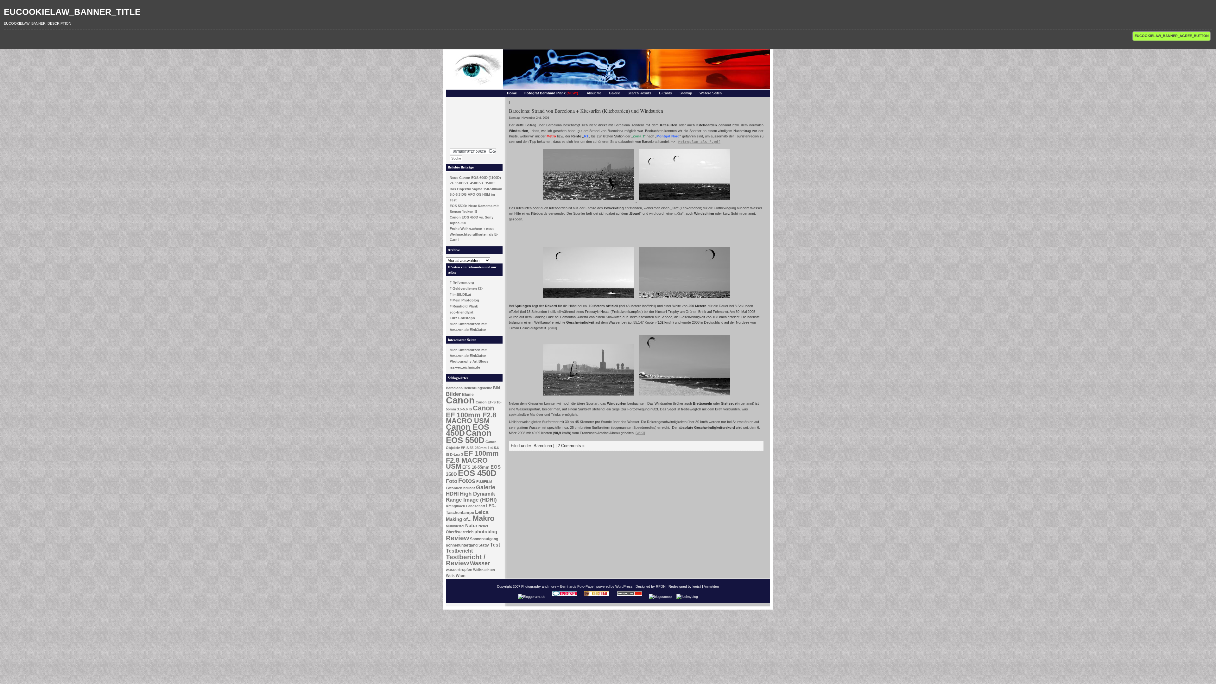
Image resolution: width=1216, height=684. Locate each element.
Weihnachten (484, 570)
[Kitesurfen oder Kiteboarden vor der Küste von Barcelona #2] (684, 396)
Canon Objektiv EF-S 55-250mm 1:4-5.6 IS (472, 448)
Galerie (614, 93)
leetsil (697, 586)
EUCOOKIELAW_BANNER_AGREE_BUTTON (1172, 36)
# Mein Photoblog (464, 300)
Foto (451, 481)
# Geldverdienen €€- (466, 288)
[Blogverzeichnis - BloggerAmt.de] (531, 596)
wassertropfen (459, 569)
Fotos (466, 480)
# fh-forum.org (462, 282)
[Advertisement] (474, 121)
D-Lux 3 (456, 454)
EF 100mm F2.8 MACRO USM (472, 459)
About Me (594, 93)
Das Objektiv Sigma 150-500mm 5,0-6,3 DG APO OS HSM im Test (476, 194)
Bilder (453, 394)
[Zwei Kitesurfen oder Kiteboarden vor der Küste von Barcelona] (684, 201)
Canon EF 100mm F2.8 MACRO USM (471, 414)
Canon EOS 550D (468, 436)
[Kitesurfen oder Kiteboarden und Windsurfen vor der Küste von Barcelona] (589, 201)
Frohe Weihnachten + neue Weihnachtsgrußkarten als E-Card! (474, 234)
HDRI (452, 494)
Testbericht (459, 551)
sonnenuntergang (462, 545)
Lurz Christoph (462, 318)
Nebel (483, 526)
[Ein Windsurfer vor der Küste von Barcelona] (589, 396)
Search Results (639, 93)
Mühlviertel (455, 526)
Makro (483, 518)
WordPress (624, 586)
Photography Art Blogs (469, 361)
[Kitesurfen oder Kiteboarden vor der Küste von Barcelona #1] (684, 299)
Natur (471, 525)
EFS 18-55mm (476, 467)
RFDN (661, 586)
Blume (468, 394)
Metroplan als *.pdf (699, 142)
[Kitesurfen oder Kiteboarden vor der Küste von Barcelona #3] (588, 299)
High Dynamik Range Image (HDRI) (471, 497)
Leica (481, 512)
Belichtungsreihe (478, 388)
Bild (496, 388)
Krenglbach (455, 506)
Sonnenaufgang (484, 539)
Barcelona (454, 388)
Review (457, 538)
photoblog (485, 531)
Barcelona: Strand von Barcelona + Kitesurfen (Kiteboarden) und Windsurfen (586, 110)
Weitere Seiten (711, 93)
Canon (460, 400)
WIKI (552, 328)
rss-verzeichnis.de (465, 367)
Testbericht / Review (465, 560)
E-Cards (665, 93)
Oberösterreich (459, 532)
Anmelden (711, 586)
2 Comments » (571, 445)
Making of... (459, 519)
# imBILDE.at (460, 294)
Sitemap (686, 93)
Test (495, 545)
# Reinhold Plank (464, 306)
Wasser (480, 563)
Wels (450, 575)
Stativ (483, 545)
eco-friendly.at (461, 312)
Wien (461, 575)
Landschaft (475, 506)
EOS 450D (477, 473)
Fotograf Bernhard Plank (551, 93)
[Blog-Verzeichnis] (564, 596)
